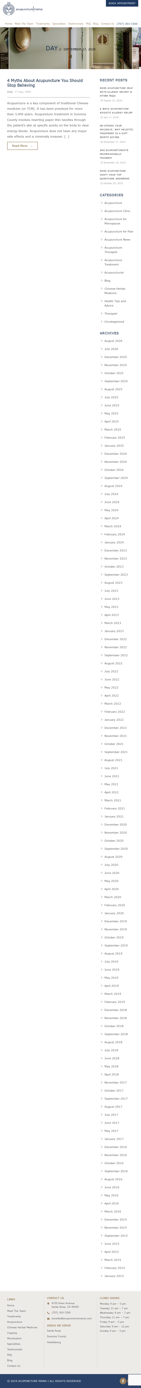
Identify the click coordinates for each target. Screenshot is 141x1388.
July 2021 (111, 768)
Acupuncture (113, 203)
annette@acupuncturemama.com (72, 1318)
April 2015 (111, 1252)
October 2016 (114, 1163)
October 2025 (114, 373)
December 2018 (115, 1010)
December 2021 (115, 728)
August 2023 (113, 583)
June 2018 (111, 1058)
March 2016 (112, 1211)
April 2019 (111, 986)
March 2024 (112, 526)
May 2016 (111, 1195)
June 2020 (111, 873)
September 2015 (116, 1236)
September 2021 (116, 752)
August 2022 (113, 663)
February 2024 (114, 534)
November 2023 (115, 558)
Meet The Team (24, 23)
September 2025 (116, 381)
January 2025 (114, 446)
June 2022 (111, 679)
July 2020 (111, 865)
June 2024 (111, 502)
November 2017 (115, 1082)
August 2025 (113, 389)
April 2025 (111, 421)
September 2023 (116, 575)
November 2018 (115, 1018)
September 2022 (116, 655)
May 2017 (111, 1131)
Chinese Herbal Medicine (22, 1327)
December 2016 (115, 1147)
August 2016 (113, 1179)
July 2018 (111, 1050)
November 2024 (115, 462)
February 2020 (114, 905)
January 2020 (114, 913)
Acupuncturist (114, 272)
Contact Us (107, 23)
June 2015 (111, 1244)
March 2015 (112, 1260)
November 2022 (115, 647)
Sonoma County (56, 1336)
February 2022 (114, 712)
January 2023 (114, 631)
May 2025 (111, 413)
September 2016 (116, 1171)
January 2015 (114, 1276)
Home (8, 23)
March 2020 (112, 897)
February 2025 (114, 438)
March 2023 (112, 623)
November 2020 (115, 833)
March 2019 (112, 994)
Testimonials (75, 23)
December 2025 (115, 357)
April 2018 (111, 1074)
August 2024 (113, 486)
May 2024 (111, 510)
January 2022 (114, 720)
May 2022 (111, 687)
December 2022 (115, 639)
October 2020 (114, 841)
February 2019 (114, 1002)
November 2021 (115, 736)
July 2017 (111, 1115)
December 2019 (115, 921)
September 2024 (116, 478)
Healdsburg (54, 1342)
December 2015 (115, 1219)
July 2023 (111, 591)
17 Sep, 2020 (23, 91)
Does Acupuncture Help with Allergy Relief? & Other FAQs (116, 92)
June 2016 (111, 1187)
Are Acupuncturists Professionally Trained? (114, 154)
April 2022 (111, 695)
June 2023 (111, 599)
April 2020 (111, 889)
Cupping (12, 1333)
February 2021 (114, 808)
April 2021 (111, 792)
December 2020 (115, 824)
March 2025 (112, 429)
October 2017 (114, 1090)
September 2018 (116, 1034)
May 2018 (111, 1066)
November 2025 (115, 365)
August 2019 (113, 953)
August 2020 (113, 857)
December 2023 (115, 550)
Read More (22, 146)
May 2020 (111, 881)
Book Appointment (122, 3)
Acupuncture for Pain (118, 231)
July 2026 (111, 349)
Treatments (43, 23)
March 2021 (112, 800)
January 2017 (114, 1139)
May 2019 (111, 978)
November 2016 (115, 1155)
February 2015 (114, 1268)
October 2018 (114, 1026)
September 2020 (116, 849)
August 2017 (113, 1107)
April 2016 (111, 1203)
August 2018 (113, 1042)
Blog (95, 23)
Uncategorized (114, 322)
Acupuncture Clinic (117, 211)
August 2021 (113, 760)
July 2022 (111, 671)
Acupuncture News (117, 239)
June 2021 (111, 776)
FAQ (88, 23)
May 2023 (111, 607)
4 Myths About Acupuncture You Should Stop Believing (45, 83)
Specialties (59, 23)
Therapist (110, 313)
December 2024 (115, 454)
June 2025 (111, 405)
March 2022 (112, 704)
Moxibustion (14, 1338)
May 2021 (111, 784)
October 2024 (114, 470)
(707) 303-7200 (127, 24)
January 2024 (114, 542)
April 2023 (111, 615)
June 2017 (111, 1123)
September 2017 (116, 1099)
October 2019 (114, 937)
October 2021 (114, 744)
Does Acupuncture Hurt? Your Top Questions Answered (114, 174)
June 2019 (111, 970)
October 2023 (114, 567)
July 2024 (111, 494)
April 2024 (111, 518)
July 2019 (111, 962)
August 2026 (113, 341)
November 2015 (115, 1228)
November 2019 (115, 929)
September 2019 (116, 945)
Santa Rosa (54, 1330)
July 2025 (111, 397)
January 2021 (114, 816)
